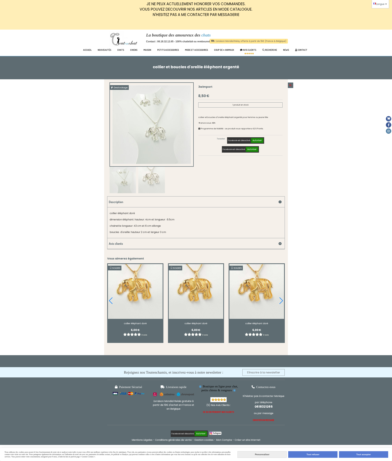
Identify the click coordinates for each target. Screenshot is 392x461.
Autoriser (257, 140)
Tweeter (221, 138)
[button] (111, 300)
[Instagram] (388, 131)
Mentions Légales (142, 440)
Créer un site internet (247, 440)
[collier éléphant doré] (135, 291)
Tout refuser (313, 454)
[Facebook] (388, 125)
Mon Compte (224, 440)
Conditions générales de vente (173, 440)
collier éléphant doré (135, 323)
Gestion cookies (203, 440)
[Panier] (388, 118)
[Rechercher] (290, 85)
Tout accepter (363, 454)
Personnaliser (262, 454)
